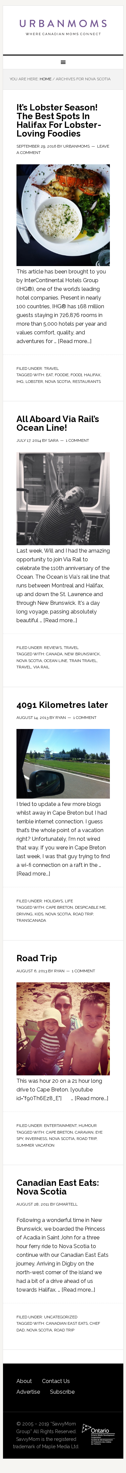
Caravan (84, 1132)
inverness (36, 1138)
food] (76, 375)
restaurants (87, 381)
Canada (54, 654)
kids (39, 914)
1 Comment (77, 440)
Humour (88, 1125)
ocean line (55, 660)
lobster (34, 381)
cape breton (59, 907)
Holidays (53, 901)
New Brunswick (82, 654)
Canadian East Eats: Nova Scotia (57, 1187)
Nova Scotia (58, 381)
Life (69, 901)
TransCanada (31, 920)
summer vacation (35, 1145)
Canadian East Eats (67, 1323)
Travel (51, 368)
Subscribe (62, 1392)
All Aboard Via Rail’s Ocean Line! (57, 423)
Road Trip (36, 958)
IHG (20, 381)
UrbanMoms (63, 27)
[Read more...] (74, 341)
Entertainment (60, 1125)
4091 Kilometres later (62, 705)
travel (23, 667)
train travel (83, 660)
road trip (83, 914)
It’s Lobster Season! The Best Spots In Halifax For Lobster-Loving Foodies (58, 120)
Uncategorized (60, 1317)
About (24, 1381)
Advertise (28, 1392)
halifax (92, 375)
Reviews (53, 647)
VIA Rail (41, 667)
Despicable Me (90, 907)
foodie (62, 375)
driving (24, 914)
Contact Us (56, 1381)
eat (49, 375)
